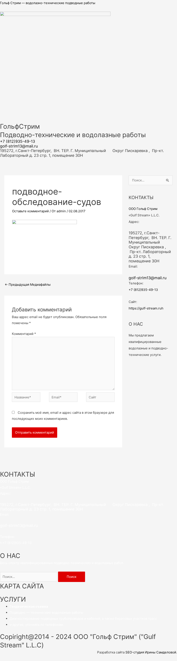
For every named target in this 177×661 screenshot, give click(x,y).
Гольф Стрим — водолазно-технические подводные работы (47, 3)
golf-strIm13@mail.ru (19, 146)
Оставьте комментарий (30, 211)
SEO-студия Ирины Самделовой (150, 652)
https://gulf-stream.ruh (146, 308)
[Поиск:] (29, 577)
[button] (88, 160)
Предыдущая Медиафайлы (28, 284)
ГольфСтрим (20, 126)
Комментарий (24, 334)
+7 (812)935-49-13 (17, 141)
